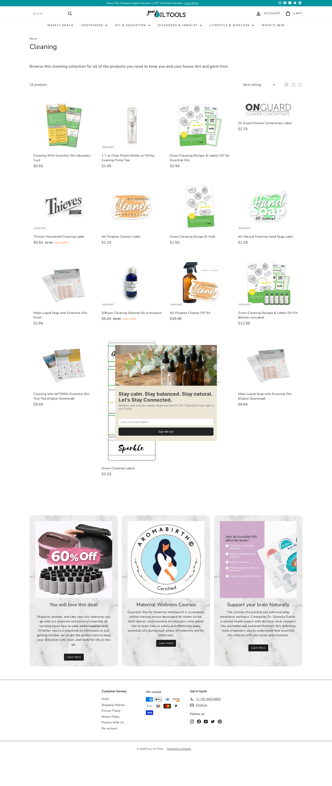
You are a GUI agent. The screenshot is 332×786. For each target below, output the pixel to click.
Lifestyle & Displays (230, 25)
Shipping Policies (113, 705)
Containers (93, 25)
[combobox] (52, 13)
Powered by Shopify (179, 749)
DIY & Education (131, 25)
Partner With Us (113, 722)
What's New (273, 25)
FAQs (105, 699)
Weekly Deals (60, 25)
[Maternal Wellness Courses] (166, 559)
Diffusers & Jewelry (178, 25)
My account (109, 728)
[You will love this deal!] (73, 559)
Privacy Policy (111, 711)
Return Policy (111, 717)
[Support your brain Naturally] (258, 559)
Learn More (74, 657)
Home (33, 39)
